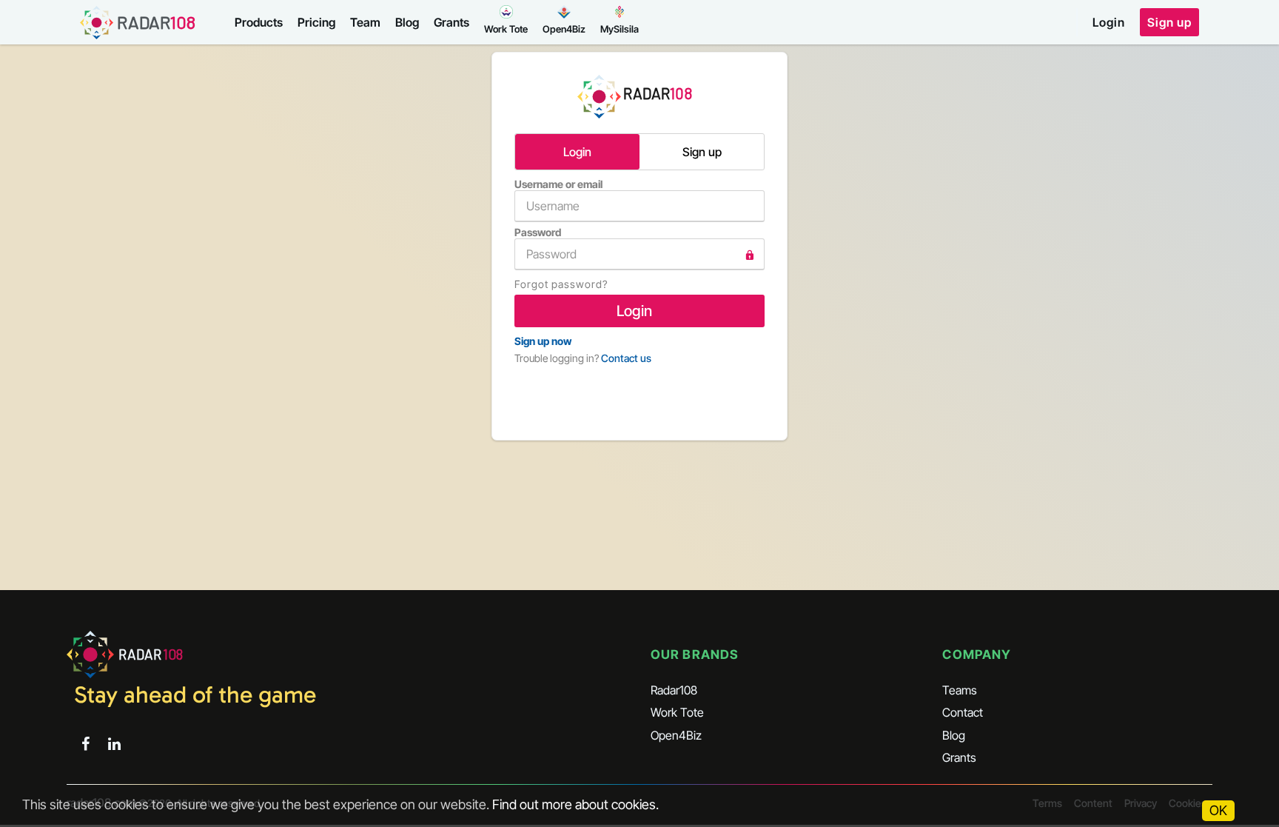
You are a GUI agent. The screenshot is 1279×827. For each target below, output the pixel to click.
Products (259, 22)
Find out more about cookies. (575, 804)
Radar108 (674, 690)
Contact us (626, 358)
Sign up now (542, 341)
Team (365, 22)
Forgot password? (561, 284)
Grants (451, 22)
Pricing (316, 22)
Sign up (1169, 22)
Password (537, 232)
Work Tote (677, 712)
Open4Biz (676, 735)
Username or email (558, 184)
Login (1108, 22)
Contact (962, 712)
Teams (959, 690)
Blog (407, 22)
